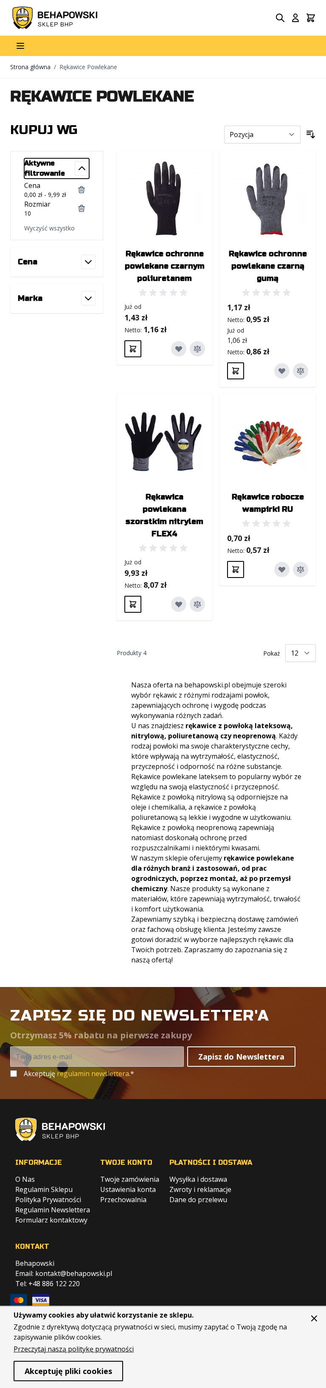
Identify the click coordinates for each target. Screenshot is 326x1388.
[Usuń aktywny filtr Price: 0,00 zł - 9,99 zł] (81, 189)
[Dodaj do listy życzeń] (178, 348)
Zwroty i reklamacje (200, 1189)
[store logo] (55, 18)
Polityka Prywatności (48, 1199)
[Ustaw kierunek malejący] (311, 134)
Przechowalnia (123, 1199)
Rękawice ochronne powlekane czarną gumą (268, 266)
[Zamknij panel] (314, 1318)
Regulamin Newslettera (52, 1209)
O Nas (25, 1179)
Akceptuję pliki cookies (68, 1371)
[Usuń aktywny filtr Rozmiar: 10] (81, 208)
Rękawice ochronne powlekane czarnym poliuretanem (165, 266)
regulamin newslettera (93, 1073)
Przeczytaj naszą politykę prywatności (74, 1349)
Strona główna (30, 67)
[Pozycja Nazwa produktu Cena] (262, 134)
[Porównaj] (197, 348)
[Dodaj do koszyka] (132, 348)
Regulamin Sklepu (44, 1189)
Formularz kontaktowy (51, 1220)
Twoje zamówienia (129, 1179)
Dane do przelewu (198, 1199)
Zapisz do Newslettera (241, 1057)
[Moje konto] (295, 18)
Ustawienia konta (128, 1189)
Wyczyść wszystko (49, 228)
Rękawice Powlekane (88, 67)
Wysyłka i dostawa (198, 1179)
